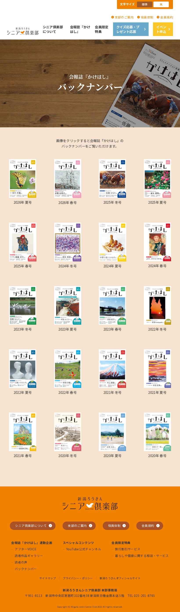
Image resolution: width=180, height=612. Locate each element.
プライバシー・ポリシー (78, 578)
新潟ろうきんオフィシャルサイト (120, 578)
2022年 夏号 (23, 392)
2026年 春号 (67, 202)
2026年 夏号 (23, 202)
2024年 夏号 (112, 265)
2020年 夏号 (112, 455)
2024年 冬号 (67, 265)
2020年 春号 (157, 455)
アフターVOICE (25, 549)
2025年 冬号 (112, 202)
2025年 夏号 (157, 202)
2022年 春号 (67, 392)
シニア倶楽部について (53, 29)
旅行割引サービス (127, 549)
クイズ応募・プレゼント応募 (127, 29)
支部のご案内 (124, 17)
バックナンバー (26, 569)
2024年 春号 (157, 265)
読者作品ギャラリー (29, 555)
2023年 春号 (112, 329)
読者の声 (21, 562)
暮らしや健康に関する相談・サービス (142, 555)
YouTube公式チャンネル (83, 549)
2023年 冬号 (23, 329)
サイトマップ (48, 578)
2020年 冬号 (67, 455)
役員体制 (147, 17)
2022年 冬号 (157, 329)
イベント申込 (161, 29)
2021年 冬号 (112, 392)
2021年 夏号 (157, 392)
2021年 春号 (23, 455)
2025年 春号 (23, 265)
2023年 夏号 (67, 329)
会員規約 (166, 17)
